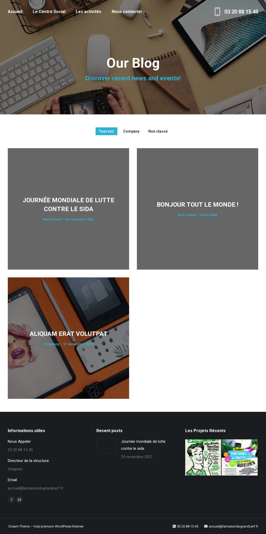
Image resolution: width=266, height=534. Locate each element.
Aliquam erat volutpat (69, 333)
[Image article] (106, 446)
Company (131, 131)
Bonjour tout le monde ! (197, 204)
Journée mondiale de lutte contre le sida (143, 445)
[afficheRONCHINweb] (203, 457)
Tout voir (106, 131)
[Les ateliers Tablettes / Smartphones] (240, 457)
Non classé (158, 131)
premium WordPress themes (62, 526)
